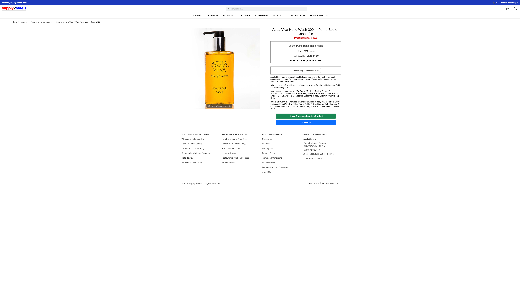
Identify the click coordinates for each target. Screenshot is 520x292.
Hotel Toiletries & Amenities (234, 139)
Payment (266, 143)
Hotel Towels (187, 158)
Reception (278, 15)
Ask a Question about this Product (306, 116)
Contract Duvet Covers (191, 143)
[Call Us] (515, 8)
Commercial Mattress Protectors (196, 153)
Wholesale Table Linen (191, 162)
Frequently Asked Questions (275, 167)
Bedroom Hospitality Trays (234, 143)
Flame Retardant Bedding (192, 148)
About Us (266, 172)
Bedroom (228, 15)
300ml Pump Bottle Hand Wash (305, 70)
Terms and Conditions (272, 158)
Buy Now (306, 122)
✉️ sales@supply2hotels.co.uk (14, 3)
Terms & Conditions (330, 183)
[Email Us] (508, 8)
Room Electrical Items (232, 148)
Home (14, 22)
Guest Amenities (318, 15)
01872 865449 (313, 150)
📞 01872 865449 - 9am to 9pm (505, 3)
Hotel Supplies (228, 162)
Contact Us (267, 139)
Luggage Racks (229, 153)
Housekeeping (297, 15)
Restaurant (261, 15)
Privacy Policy (268, 162)
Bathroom (212, 15)
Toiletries (244, 15)
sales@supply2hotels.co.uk (321, 154)
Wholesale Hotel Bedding (192, 139)
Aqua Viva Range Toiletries (41, 22)
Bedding (197, 15)
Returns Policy (268, 153)
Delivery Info (267, 148)
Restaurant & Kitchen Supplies (235, 158)
